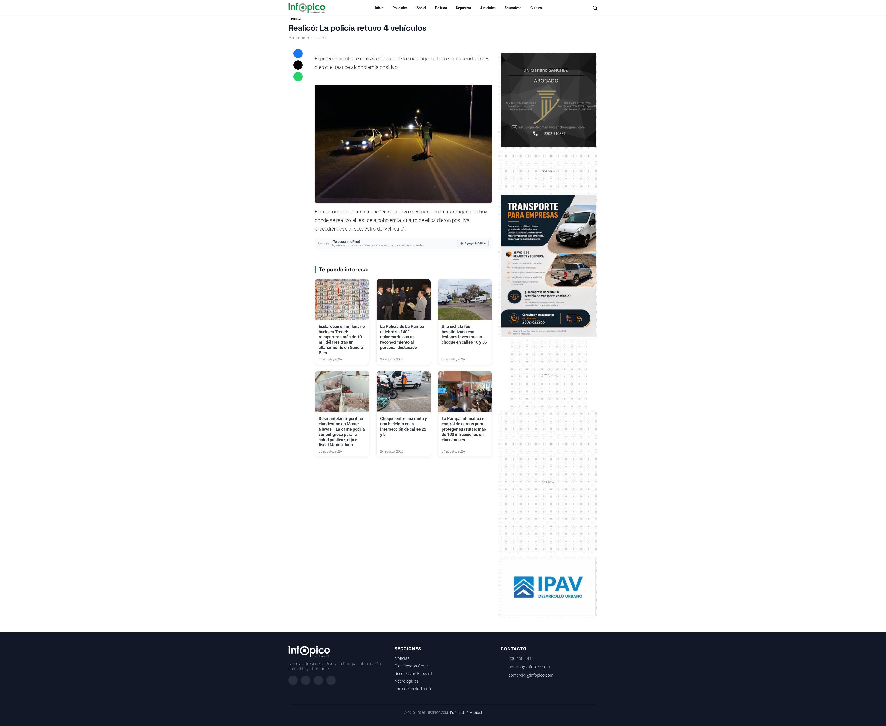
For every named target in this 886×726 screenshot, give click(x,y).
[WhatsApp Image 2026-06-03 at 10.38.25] (548, 266)
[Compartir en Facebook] (298, 53)
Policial (296, 19)
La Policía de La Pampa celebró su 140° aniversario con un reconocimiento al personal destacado (402, 337)
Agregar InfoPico (475, 243)
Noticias (402, 658)
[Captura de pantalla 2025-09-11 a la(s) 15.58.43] (548, 99)
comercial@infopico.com (531, 675)
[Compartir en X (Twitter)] (298, 65)
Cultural (536, 8)
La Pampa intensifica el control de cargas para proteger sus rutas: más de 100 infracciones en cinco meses (464, 429)
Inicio (379, 8)
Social (421, 8)
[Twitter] (318, 680)
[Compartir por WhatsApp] (298, 76)
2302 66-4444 (521, 658)
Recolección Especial (413, 673)
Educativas (513, 8)
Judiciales (488, 8)
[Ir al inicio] (306, 8)
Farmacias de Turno (413, 689)
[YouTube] (331, 680)
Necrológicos (406, 681)
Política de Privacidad (466, 713)
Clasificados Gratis (412, 666)
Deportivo (463, 8)
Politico (441, 8)
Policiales (400, 8)
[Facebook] (293, 680)
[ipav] (548, 587)
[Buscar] (595, 8)
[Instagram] (305, 680)
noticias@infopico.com (529, 667)
